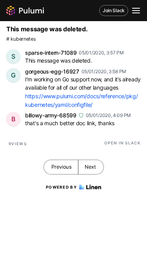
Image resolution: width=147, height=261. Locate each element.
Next (90, 167)
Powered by (61, 187)
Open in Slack (122, 142)
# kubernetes (21, 39)
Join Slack (114, 10)
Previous (61, 167)
